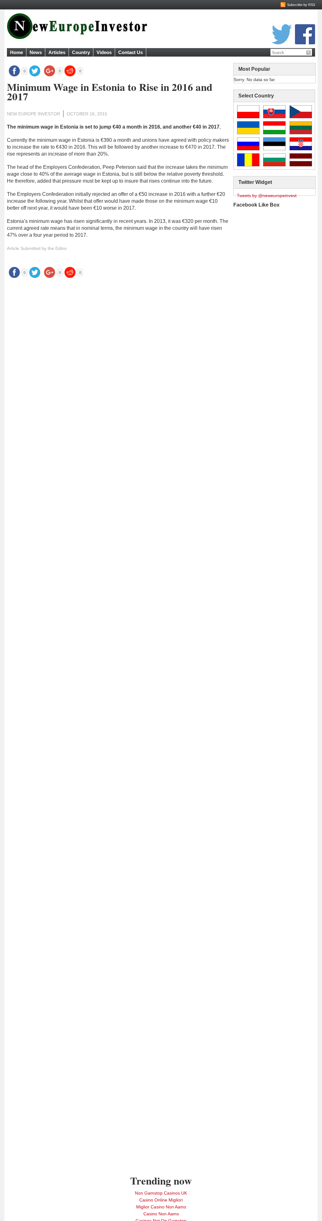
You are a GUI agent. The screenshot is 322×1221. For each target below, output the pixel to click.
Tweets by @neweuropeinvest (267, 195)
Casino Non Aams (161, 1213)
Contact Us (130, 52)
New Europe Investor (33, 113)
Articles (56, 52)
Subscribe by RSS (301, 5)
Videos (104, 52)
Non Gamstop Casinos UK (161, 1193)
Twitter (282, 34)
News (36, 52)
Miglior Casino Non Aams (161, 1206)
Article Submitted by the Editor (37, 248)
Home (16, 52)
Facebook (305, 34)
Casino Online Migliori (161, 1199)
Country (81, 52)
